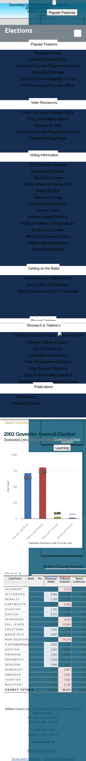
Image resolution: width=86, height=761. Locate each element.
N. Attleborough (17, 644)
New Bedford (17, 639)
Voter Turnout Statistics (47, 369)
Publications (43, 387)
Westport (14, 684)
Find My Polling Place (47, 59)
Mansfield (14, 634)
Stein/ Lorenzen (79, 580)
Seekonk (13, 664)
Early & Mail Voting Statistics (48, 375)
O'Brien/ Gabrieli (65, 580)
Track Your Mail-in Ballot (48, 119)
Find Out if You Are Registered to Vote (48, 66)
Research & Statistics (44, 325)
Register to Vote (47, 53)
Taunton (13, 679)
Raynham (13, 654)
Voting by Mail (48, 191)
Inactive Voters (47, 210)
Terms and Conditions (25, 759)
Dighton (13, 609)
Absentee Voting (48, 197)
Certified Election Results (35, 335)
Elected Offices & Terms (48, 342)
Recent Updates (43, 321)
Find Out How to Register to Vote (47, 79)
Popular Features (44, 44)
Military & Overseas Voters (48, 236)
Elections (18, 30)
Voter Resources (44, 102)
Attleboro (15, 594)
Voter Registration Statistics (48, 362)
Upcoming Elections (48, 171)
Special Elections (48, 178)
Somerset (14, 669)
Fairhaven (14, 619)
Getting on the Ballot (43, 268)
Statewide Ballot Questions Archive (48, 381)
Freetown (14, 629)
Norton (12, 649)
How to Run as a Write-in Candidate (47, 291)
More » (39, 589)
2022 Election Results (47, 165)
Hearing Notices (26, 403)
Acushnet (14, 589)
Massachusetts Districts (48, 217)
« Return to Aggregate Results (63, 571)
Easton (12, 614)
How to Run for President (48, 285)
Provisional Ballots (48, 249)
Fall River (14, 624)
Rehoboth (14, 659)
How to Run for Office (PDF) (47, 278)
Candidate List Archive (48, 355)
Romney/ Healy (51, 580)
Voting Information (44, 155)
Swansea (13, 674)
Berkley (12, 599)
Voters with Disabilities (48, 243)
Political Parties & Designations (48, 223)
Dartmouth (15, 604)
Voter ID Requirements (48, 204)
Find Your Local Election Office (48, 85)
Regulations (26, 397)
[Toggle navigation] (77, 33)
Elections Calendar (48, 72)
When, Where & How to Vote (48, 184)
